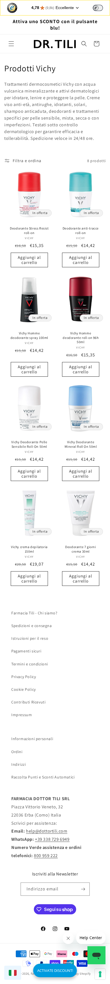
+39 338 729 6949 (52, 839)
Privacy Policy (23, 676)
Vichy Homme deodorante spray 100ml (29, 335)
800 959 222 (46, 856)
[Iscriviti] (83, 889)
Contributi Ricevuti (28, 702)
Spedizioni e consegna (31, 625)
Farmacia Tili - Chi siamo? (34, 612)
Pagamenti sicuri (26, 651)
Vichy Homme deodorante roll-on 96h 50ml (80, 337)
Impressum (21, 714)
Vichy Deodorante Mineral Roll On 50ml (81, 444)
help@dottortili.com (46, 831)
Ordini (17, 751)
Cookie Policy (23, 689)
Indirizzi (18, 764)
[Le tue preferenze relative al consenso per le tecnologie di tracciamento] (100, 974)
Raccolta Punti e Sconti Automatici (42, 777)
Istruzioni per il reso (29, 638)
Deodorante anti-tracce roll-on (81, 230)
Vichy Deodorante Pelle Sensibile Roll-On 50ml (29, 444)
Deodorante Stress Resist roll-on (29, 230)
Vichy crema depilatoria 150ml (29, 549)
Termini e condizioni (29, 664)
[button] (11, 43)
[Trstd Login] (101, 7)
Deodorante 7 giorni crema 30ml (80, 549)
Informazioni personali (32, 738)
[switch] (98, 8)
